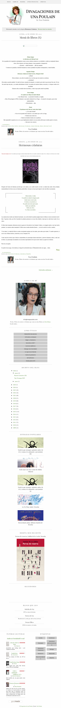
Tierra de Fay (29, 616)
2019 (14, 401)
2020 (14, 398)
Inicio (9, 2)
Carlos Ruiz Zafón (13, 126)
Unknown (18, 646)
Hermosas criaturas (30, 145)
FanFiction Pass (14, 662)
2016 (14, 409)
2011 (14, 422)
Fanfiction (14, 653)
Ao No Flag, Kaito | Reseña (30, 507)
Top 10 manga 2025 (19, 378)
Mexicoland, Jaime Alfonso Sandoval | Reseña (30, 524)
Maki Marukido (18, 686)
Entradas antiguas (45, 270)
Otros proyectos (32, 2)
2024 (14, 387)
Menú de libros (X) (30, 37)
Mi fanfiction (30, 358)
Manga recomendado (30, 349)
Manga (52, 649)
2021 (14, 395)
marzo (16, 373)
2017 (14, 406)
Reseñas (22, 2)
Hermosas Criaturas (24, 126)
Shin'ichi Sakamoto (16, 676)
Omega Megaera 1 (14, 684)
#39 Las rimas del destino (29, 612)
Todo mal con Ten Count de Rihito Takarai (30, 470)
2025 (14, 385)
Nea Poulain (39, 706)
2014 (14, 414)
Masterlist (52, 653)
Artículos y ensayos (30, 337)
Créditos (43, 2)
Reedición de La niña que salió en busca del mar (29, 618)
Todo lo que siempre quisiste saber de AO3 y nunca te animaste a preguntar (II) (30, 452)
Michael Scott (48, 126)
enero (16, 381)
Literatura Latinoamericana (51, 643)
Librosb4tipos (47, 322)
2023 (14, 390)
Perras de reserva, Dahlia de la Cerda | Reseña (30, 536)
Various (15, 663)
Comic (40, 638)
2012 (14, 420)
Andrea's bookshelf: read (15, 638)
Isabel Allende (35, 126)
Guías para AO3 (30, 361)
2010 (14, 425)
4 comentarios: (6, 252)
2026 (14, 371)
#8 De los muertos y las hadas (29, 625)
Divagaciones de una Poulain (26, 706)
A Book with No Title (14, 643)
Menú (41, 126)
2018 (14, 403)
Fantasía (40, 643)
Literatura (23, 254)
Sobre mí (15, 2)
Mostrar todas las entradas (45, 29)
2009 (14, 428)
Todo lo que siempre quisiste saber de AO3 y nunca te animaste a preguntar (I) (30, 489)
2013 (14, 417)
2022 (14, 393)
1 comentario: (6, 124)
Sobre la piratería (30, 355)
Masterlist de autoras (30, 334)
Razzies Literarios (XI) (20, 375)
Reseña (28, 254)
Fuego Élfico (29, 622)
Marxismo (40, 653)
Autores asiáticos (30, 346)
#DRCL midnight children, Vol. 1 (17, 672)
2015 (14, 411)
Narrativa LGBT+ (30, 343)
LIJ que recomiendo (30, 352)
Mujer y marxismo (30, 340)
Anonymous (15, 654)
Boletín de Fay (29, 609)
